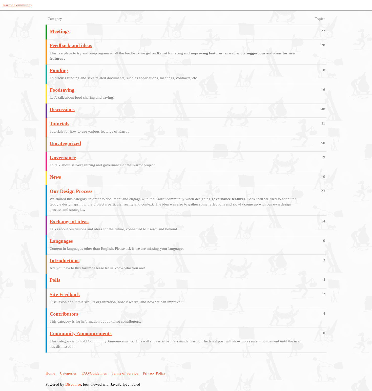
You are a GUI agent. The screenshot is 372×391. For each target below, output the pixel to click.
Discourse (73, 384)
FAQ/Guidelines (94, 373)
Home (50, 373)
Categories (68, 373)
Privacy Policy (154, 373)
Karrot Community (17, 5)
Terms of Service (125, 373)
